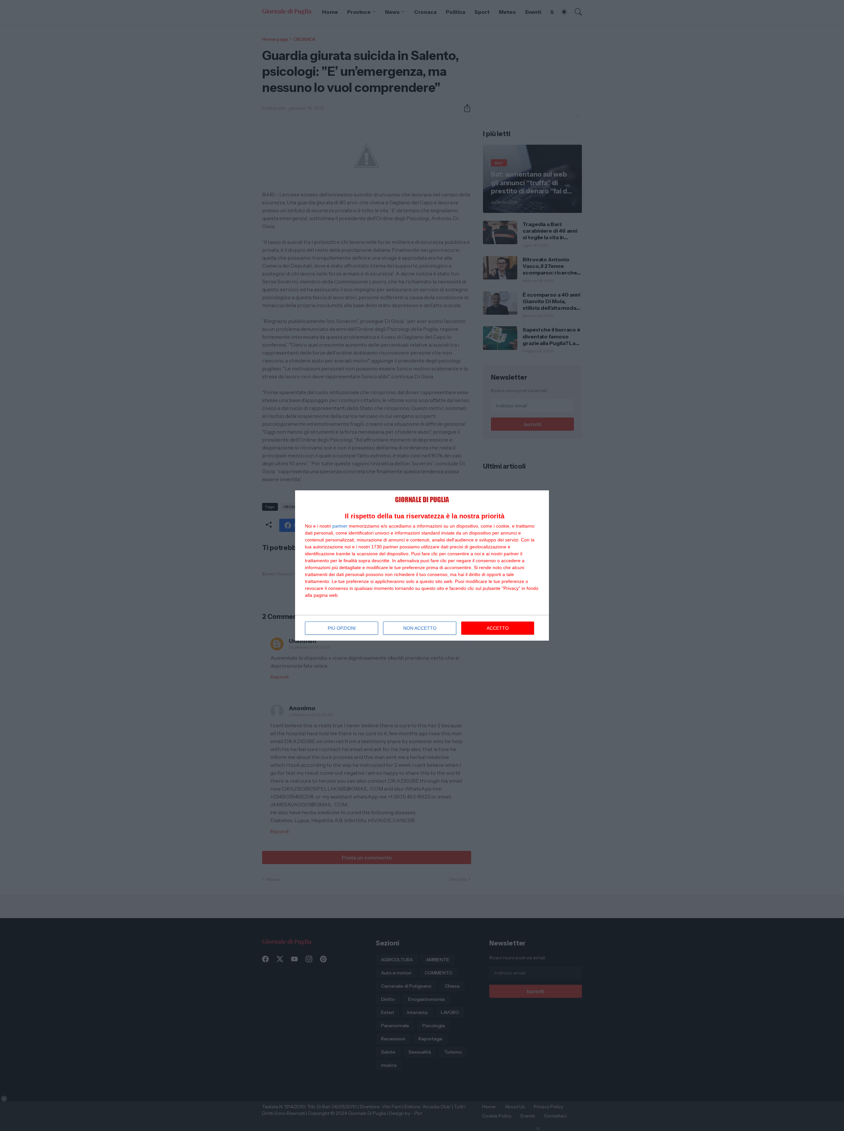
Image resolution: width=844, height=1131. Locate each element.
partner (339, 526)
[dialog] (422, 565)
